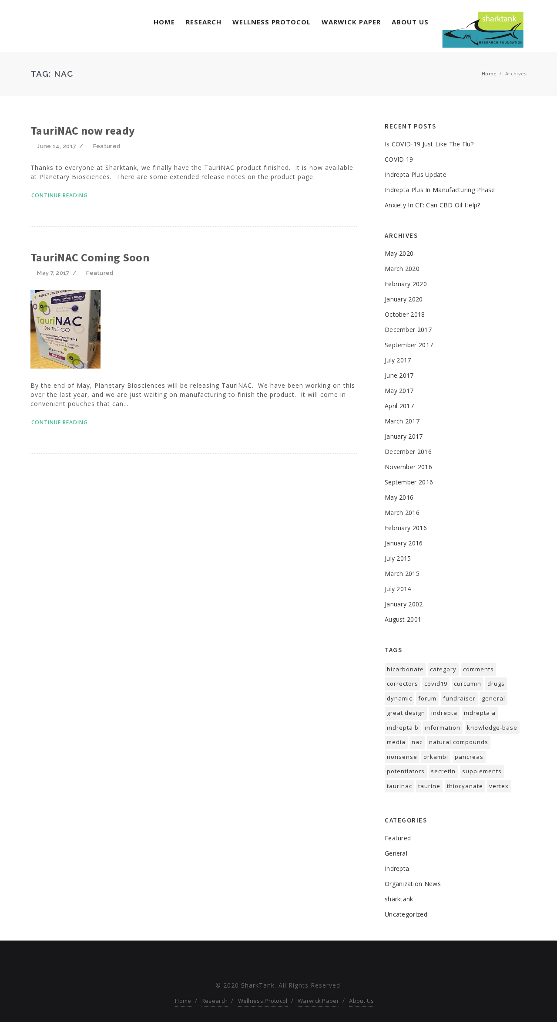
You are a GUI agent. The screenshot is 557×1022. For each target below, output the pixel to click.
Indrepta (444, 713)
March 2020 (402, 268)
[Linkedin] (293, 962)
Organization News (413, 884)
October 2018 (405, 314)
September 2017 (409, 345)
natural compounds (458, 742)
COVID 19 (399, 159)
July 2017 (398, 360)
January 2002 (404, 604)
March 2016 (402, 512)
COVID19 (435, 683)
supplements (482, 771)
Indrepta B (403, 727)
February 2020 (406, 284)
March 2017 (402, 421)
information (442, 727)
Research (203, 21)
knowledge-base (492, 727)
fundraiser (459, 698)
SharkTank (258, 985)
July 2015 (398, 558)
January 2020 (404, 299)
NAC (417, 742)
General (396, 853)
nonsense (402, 757)
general (493, 698)
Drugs (496, 683)
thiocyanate (465, 786)
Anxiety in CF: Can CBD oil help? (432, 205)
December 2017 (408, 329)
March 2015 (402, 573)
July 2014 (398, 589)
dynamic (399, 698)
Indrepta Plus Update (415, 174)
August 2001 (403, 619)
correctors (402, 683)
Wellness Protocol (271, 21)
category (443, 669)
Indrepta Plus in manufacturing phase (440, 190)
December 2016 (408, 451)
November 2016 (408, 467)
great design (406, 713)
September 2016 (409, 482)
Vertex (499, 786)
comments (478, 669)
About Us (410, 21)
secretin (443, 771)
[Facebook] (263, 962)
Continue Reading (59, 195)
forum (427, 698)
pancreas (469, 757)
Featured (106, 146)
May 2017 (399, 390)
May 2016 (399, 497)
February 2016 (406, 528)
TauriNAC (399, 786)
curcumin (467, 683)
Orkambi (435, 757)
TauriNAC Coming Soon (89, 257)
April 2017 (399, 406)
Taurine (429, 786)
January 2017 (404, 436)
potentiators (406, 771)
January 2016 (404, 543)
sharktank (399, 899)
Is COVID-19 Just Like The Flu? (429, 144)
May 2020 (399, 253)
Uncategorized (406, 914)
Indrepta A (480, 713)
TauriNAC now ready (82, 130)
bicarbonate (405, 669)
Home (164, 21)
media (396, 742)
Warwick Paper (351, 21)
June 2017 (399, 375)
